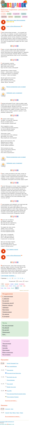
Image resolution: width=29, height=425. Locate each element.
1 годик (2, 285)
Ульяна (21, 412)
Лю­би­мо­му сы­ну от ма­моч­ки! (14, 93)
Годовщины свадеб (8, 303)
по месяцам (21, 284)
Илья (11, 412)
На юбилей (5, 327)
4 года (14, 285)
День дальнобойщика (12, 366)
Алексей (7, 412)
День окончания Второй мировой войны (16, 393)
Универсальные (7, 312)
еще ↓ (16, 288)
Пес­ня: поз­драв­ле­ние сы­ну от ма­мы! (16, 86)
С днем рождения (7, 296)
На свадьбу (5, 301)
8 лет (2, 288)
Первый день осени (11, 387)
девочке (16, 284)
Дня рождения (6, 343)
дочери (12, 284)
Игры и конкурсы (7, 352)
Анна (12, 409)
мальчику (7, 284)
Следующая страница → (8, 275)
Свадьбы (5, 348)
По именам (5, 314)
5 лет (18, 285)
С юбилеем (5, 298)
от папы (9, 13)
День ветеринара (11, 380)
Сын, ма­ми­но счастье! (12, 249)
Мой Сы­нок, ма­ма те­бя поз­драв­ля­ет (15, 20)
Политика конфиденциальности (7, 421)
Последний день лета (12, 377)
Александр (7, 409)
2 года (6, 285)
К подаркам (5, 316)
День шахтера (10, 370)
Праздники (5, 309)
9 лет (5, 288)
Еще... (4, 334)
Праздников (6, 350)
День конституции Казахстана (14, 373)
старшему (23, 13)
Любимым (5, 307)
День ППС (9, 390)
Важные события (7, 305)
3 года (10, 285)
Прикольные (6, 332)
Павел (17, 412)
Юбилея (4, 345)
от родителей (16, 13)
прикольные (17, 16)
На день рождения (7, 325)
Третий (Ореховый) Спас (12, 363)
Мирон (14, 412)
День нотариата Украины (12, 396)
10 (22, 278)
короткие (11, 16)
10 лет (8, 288)
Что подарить (6, 354)
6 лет (21, 285)
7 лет (24, 285)
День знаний (10, 383)
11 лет (12, 288)
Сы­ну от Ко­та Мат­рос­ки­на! (13, 26)
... (24, 278)
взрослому (4, 16)
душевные (24, 16)
